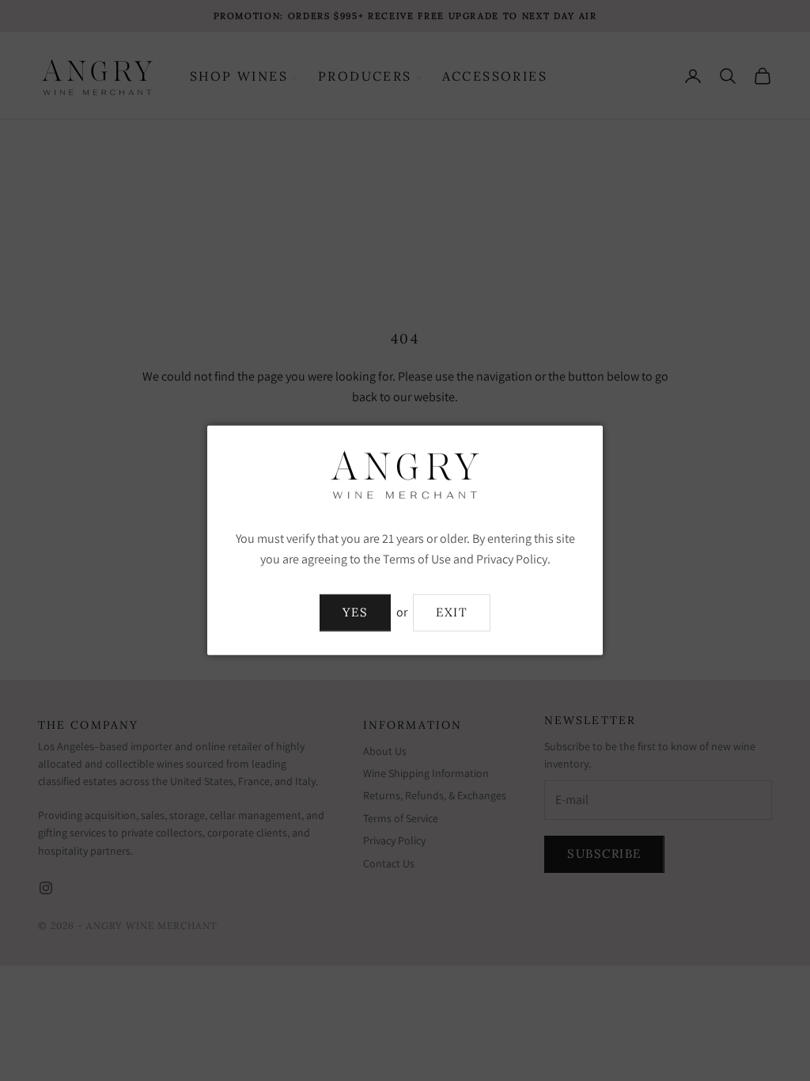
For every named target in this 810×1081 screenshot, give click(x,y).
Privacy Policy (511, 559)
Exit (451, 612)
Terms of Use (417, 559)
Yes (356, 612)
